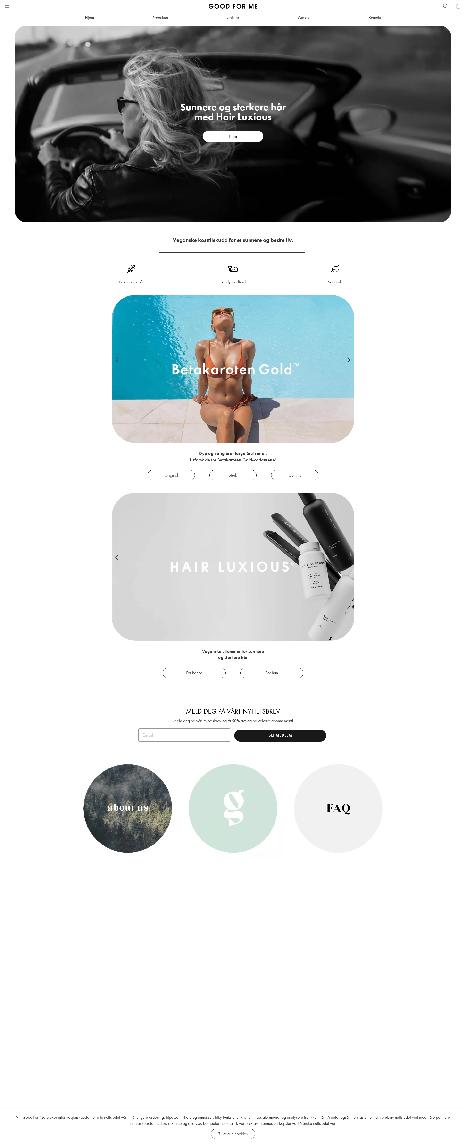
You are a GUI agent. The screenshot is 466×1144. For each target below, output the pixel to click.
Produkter (160, 17)
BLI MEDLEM (280, 735)
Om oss (304, 17)
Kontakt (375, 17)
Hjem (89, 17)
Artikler (233, 17)
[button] (7, 6)
